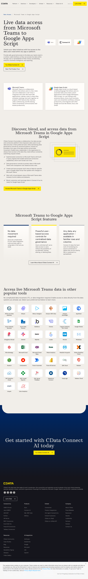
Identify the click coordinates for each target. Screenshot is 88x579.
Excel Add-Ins (7, 524)
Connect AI (27, 510)
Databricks (27, 541)
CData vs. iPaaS (49, 518)
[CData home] (5, 4)
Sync (25, 507)
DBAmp (26, 516)
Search (69, 3)
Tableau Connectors (9, 529)
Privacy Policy (46, 569)
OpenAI (26, 552)
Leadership (68, 518)
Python (6, 516)
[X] (8, 492)
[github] (11, 492)
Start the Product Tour (12, 69)
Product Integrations (50, 510)
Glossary (6, 552)
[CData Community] (14, 492)
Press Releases (69, 510)
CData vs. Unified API (51, 521)
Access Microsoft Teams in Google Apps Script (20, 188)
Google (26, 544)
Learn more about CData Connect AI (42, 262)
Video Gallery (7, 555)
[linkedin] (5, 492)
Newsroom (68, 513)
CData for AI (59, 3)
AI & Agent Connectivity (52, 513)
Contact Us (68, 526)
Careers (67, 524)
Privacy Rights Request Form (32, 570)
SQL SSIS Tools (28, 513)
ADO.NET (6, 513)
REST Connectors (8, 521)
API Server (6, 518)
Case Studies (7, 541)
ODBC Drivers (7, 507)
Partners (67, 521)
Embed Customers (50, 516)
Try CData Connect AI (12, 65)
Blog (5, 544)
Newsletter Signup (9, 550)
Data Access (7, 14)
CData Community (9, 539)
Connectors (48, 507)
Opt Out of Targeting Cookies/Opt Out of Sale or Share (70, 574)
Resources (6, 547)
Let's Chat (78, 4)
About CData (69, 507)
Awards (67, 516)
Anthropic (27, 539)
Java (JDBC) (7, 510)
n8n (25, 550)
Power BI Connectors (9, 526)
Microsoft (27, 547)
